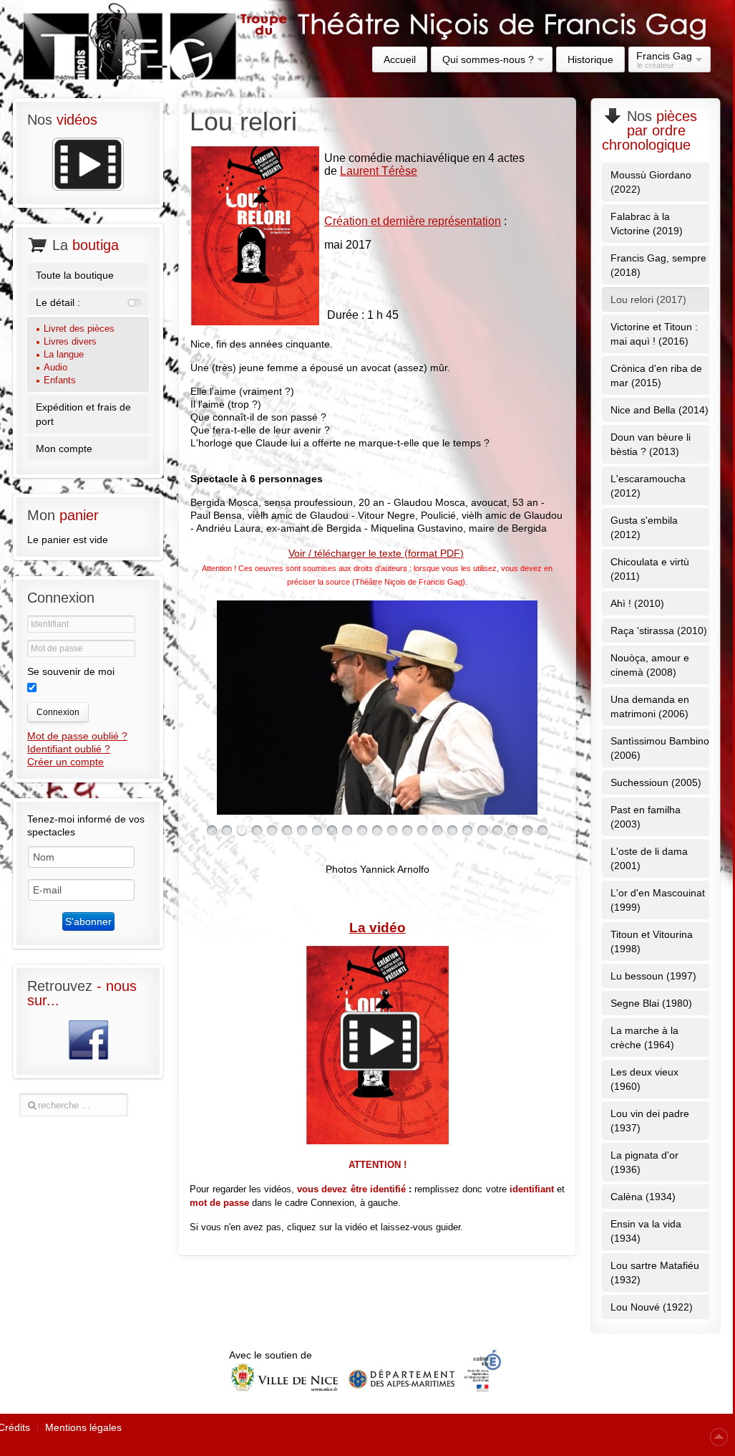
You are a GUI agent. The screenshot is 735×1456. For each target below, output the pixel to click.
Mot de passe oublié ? (77, 736)
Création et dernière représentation (412, 221)
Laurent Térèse (378, 171)
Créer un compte (65, 761)
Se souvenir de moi (71, 671)
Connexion (57, 712)
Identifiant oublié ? (68, 749)
